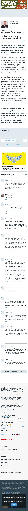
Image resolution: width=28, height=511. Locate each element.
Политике (11, 500)
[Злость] (25, 134)
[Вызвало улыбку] (7, 134)
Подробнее (11, 26)
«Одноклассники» (13, 426)
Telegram (3, 428)
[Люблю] (12, 134)
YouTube (19, 426)
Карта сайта (3, 452)
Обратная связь (4, 446)
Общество (4, 41)
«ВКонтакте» (6, 426)
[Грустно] (20, 134)
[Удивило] (16, 134)
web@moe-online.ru (10, 400)
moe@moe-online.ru (17, 400)
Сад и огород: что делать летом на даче (9, 449)
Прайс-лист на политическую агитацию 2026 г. (10, 459)
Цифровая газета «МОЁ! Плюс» (7, 439)
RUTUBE (22, 426)
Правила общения (4, 462)
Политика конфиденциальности (7, 465)
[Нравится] (3, 134)
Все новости (3, 456)
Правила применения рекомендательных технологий (11, 469)
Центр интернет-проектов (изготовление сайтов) (11, 472)
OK (14, 505)
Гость (6, 179)
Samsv (6, 194)
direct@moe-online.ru (7, 416)
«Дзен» (2, 426)
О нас (2, 442)
